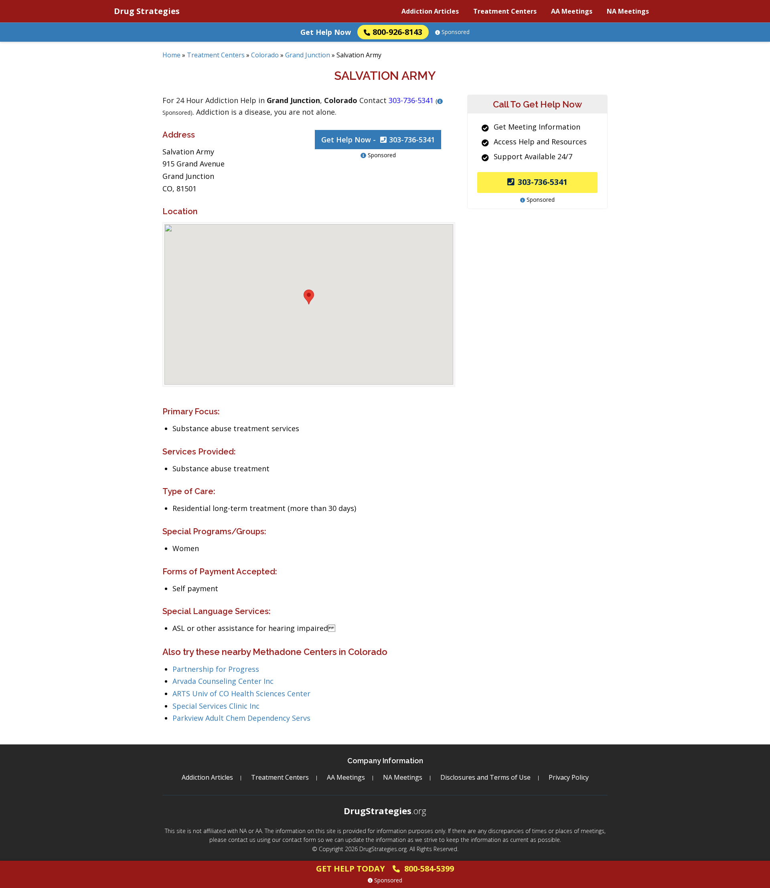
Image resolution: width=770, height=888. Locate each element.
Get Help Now (325, 32)
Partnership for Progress (215, 669)
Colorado (265, 55)
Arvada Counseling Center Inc (223, 681)
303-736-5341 (542, 181)
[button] (309, 297)
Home (171, 55)
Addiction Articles (430, 11)
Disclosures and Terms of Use (485, 777)
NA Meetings (628, 11)
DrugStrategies (385, 811)
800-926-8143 (397, 31)
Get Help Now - (378, 139)
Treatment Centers (505, 11)
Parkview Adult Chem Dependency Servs (241, 718)
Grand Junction (307, 55)
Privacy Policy (569, 777)
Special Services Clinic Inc (215, 706)
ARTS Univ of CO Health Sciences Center (241, 693)
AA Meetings (571, 11)
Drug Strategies (147, 11)
